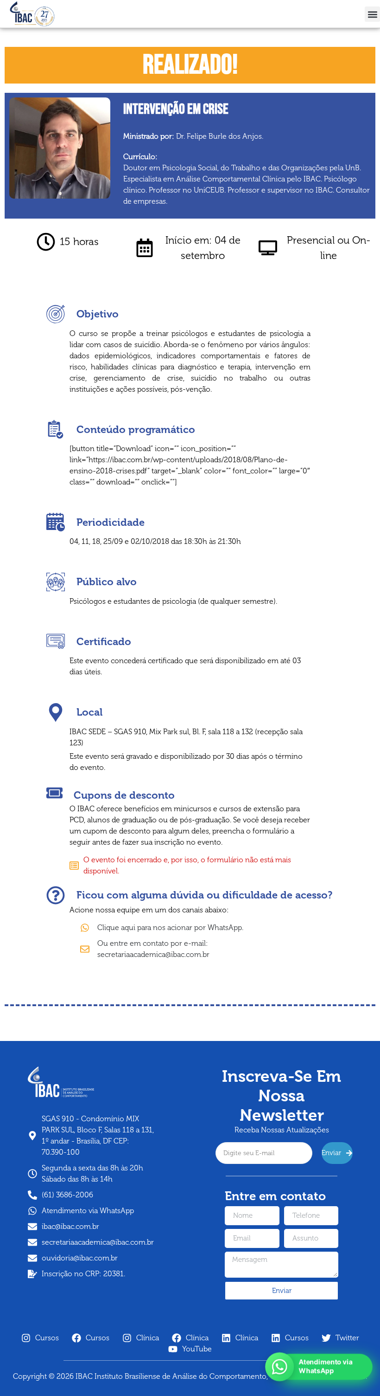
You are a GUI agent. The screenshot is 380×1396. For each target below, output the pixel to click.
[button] (372, 14)
